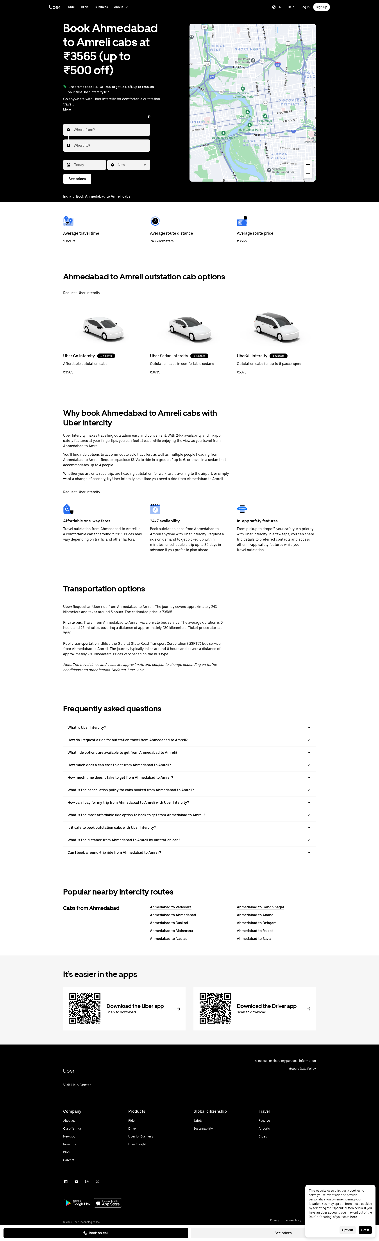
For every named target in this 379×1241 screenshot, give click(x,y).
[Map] (253, 103)
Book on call (99, 1233)
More (67, 109)
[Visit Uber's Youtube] (76, 1181)
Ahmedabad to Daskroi (169, 923)
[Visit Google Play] (78, 1203)
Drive (85, 7)
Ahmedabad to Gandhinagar (260, 907)
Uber (54, 7)
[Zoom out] (308, 173)
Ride (71, 7)
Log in (305, 7)
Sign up (321, 7)
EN (279, 7)
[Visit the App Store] (108, 1203)
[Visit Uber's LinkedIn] (66, 1181)
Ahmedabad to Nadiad (169, 939)
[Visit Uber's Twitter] (97, 1181)
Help (291, 7)
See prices (283, 1233)
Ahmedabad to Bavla (254, 939)
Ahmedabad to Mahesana (171, 931)
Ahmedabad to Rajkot (255, 931)
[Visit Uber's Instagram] (87, 1181)
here (353, 1217)
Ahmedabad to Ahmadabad (173, 915)
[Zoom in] (308, 164)
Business (101, 7)
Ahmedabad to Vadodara (170, 907)
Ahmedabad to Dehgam (257, 923)
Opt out (347, 1230)
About (118, 7)
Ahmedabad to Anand (255, 915)
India (67, 196)
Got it (365, 1230)
